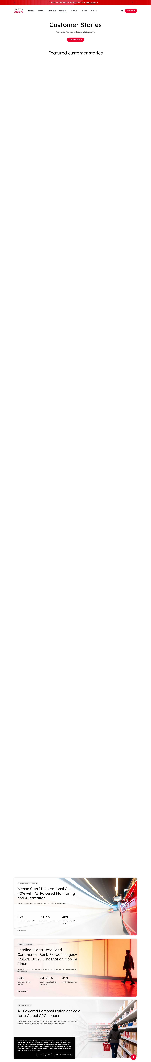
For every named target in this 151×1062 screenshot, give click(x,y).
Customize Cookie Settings (63, 1054)
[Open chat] (133, 1057)
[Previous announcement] (14, 2)
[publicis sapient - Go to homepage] (18, 10)
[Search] (122, 11)
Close (48, 1054)
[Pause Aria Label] (136, 2)
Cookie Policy (32, 1044)
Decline (40, 1054)
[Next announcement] (132, 2)
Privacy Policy (66, 1042)
